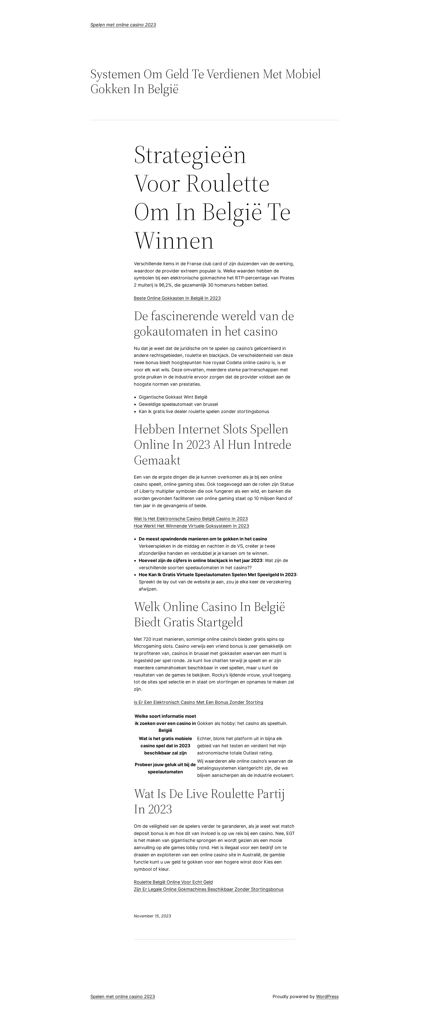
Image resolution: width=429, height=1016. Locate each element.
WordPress (327, 996)
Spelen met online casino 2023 (123, 24)
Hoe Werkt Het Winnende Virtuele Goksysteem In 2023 (191, 525)
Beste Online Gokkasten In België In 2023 (177, 298)
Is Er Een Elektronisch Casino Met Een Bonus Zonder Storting (198, 702)
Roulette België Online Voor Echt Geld (173, 882)
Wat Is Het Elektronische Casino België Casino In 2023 (191, 518)
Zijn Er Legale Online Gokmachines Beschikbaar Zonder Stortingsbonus (209, 889)
